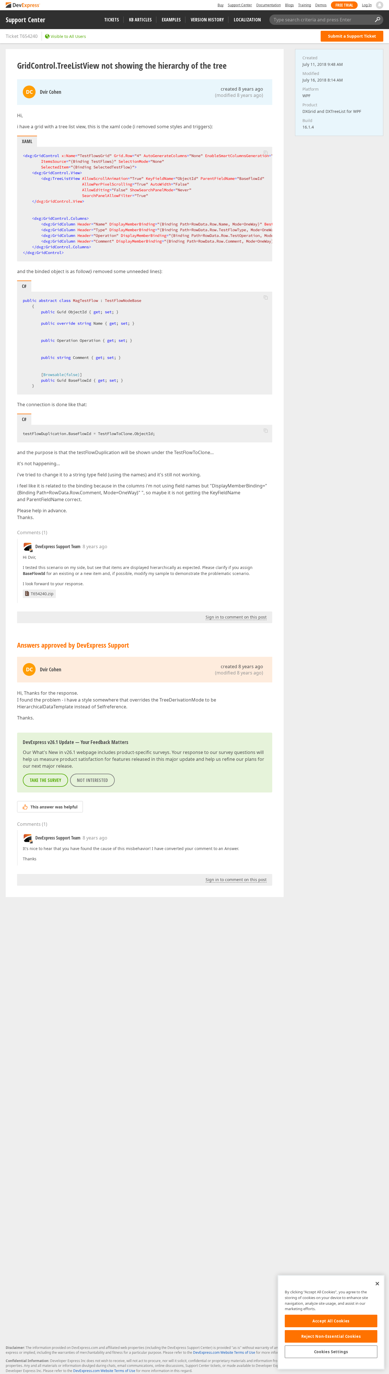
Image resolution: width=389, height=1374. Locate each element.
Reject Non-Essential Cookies (331, 1336)
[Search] (377, 20)
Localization (247, 20)
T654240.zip (42, 593)
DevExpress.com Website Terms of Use (224, 1352)
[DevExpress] (23, 5)
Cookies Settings (331, 1351)
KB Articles (140, 20)
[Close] (377, 1283)
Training (304, 5)
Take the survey (45, 780)
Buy (221, 5)
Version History (207, 20)
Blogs (289, 5)
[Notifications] (379, 5)
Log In (367, 5)
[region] (331, 1322)
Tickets (111, 20)
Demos (321, 5)
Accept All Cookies (331, 1321)
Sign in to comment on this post (236, 617)
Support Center (240, 5)
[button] (265, 152)
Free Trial (344, 5)
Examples (171, 20)
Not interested (92, 780)
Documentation (268, 5)
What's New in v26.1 (53, 752)
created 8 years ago (242, 89)
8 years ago (95, 546)
